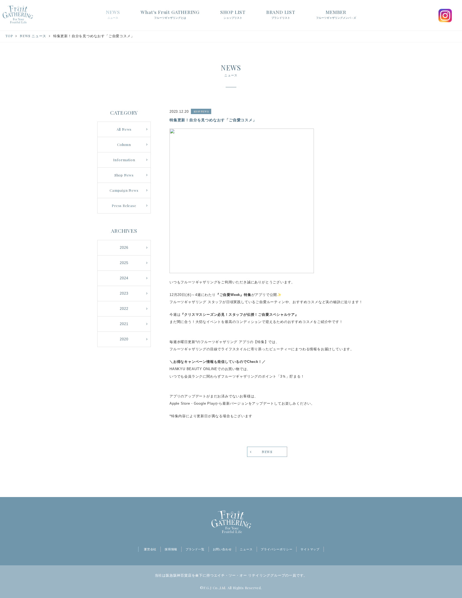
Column (124, 144)
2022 (124, 309)
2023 (124, 293)
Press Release (124, 205)
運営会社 (150, 549)
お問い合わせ (222, 549)
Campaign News (124, 190)
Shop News (124, 175)
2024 (124, 278)
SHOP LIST (232, 14)
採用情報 (171, 549)
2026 (124, 248)
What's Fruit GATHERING (170, 14)
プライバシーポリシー (276, 549)
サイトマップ (310, 549)
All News (124, 129)
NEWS (113, 14)
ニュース (246, 549)
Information (124, 159)
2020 (124, 339)
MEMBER (336, 14)
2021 (124, 324)
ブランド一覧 (195, 549)
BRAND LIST (280, 14)
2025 (124, 263)
